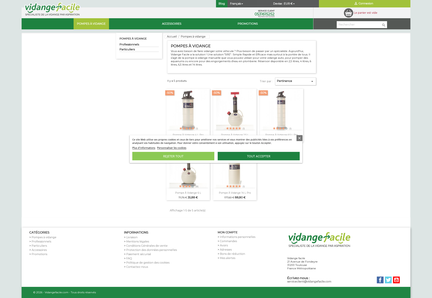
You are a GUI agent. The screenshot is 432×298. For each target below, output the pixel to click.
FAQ (129, 258)
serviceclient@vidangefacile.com (309, 281)
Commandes (228, 241)
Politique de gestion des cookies (147, 262)
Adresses (226, 249)
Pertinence (295, 81)
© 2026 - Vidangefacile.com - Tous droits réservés (64, 292)
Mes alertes (227, 258)
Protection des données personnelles (151, 250)
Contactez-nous (137, 266)
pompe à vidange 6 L (188, 192)
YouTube (396, 280)
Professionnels (129, 44)
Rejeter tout (173, 156)
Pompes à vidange (91, 23)
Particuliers (127, 49)
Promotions (248, 23)
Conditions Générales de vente (147, 245)
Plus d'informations (143, 147)
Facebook (380, 280)
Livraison (132, 237)
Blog (222, 3)
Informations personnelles (237, 237)
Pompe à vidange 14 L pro (235, 192)
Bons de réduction (232, 253)
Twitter (388, 280)
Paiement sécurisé (138, 254)
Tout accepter (258, 156)
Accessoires (171, 23)
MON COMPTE (228, 232)
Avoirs (224, 245)
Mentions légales (137, 241)
